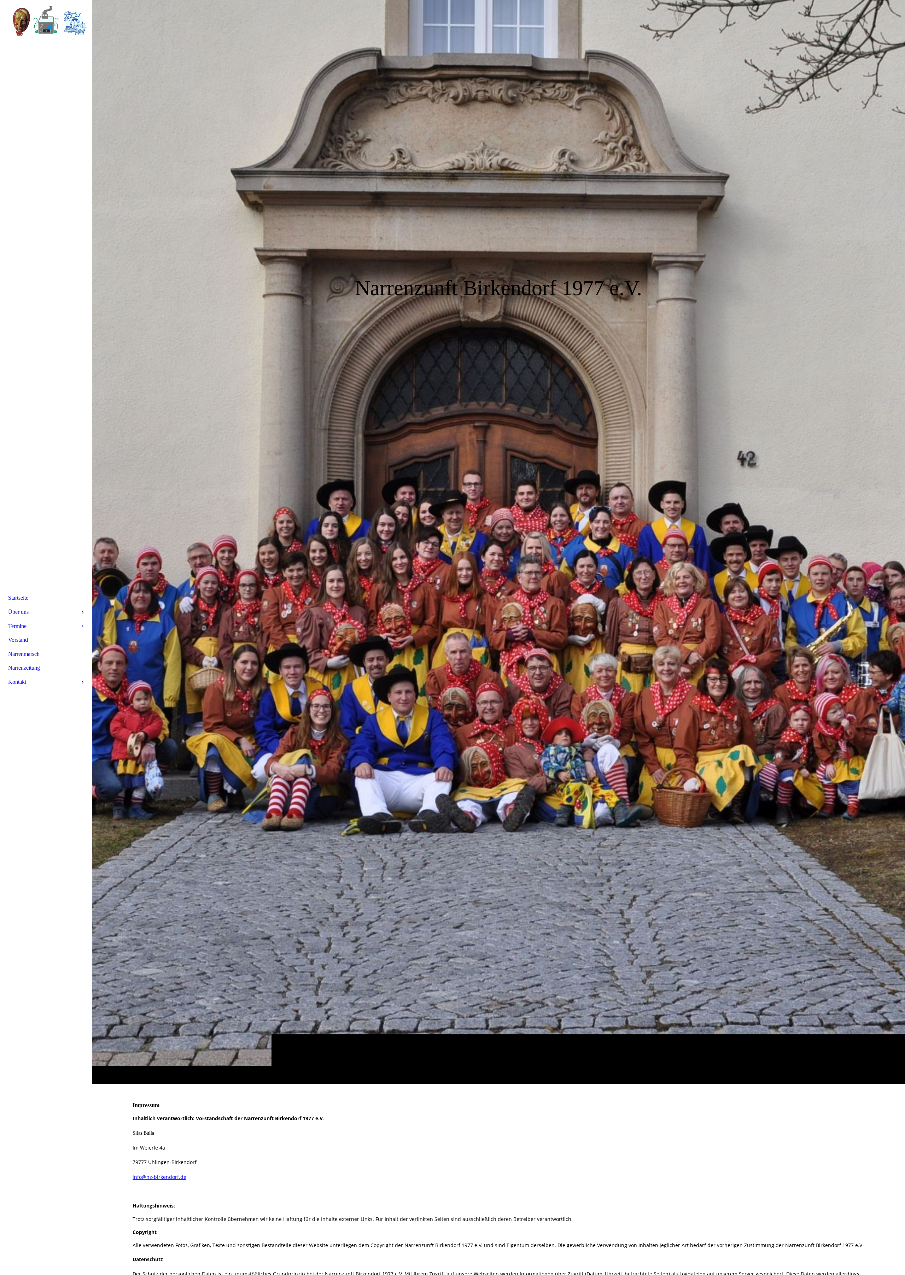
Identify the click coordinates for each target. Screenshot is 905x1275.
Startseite (18, 598)
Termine (17, 626)
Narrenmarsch (24, 654)
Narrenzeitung (24, 668)
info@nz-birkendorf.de (159, 1177)
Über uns (18, 612)
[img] (498, 542)
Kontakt (17, 682)
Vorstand (18, 640)
